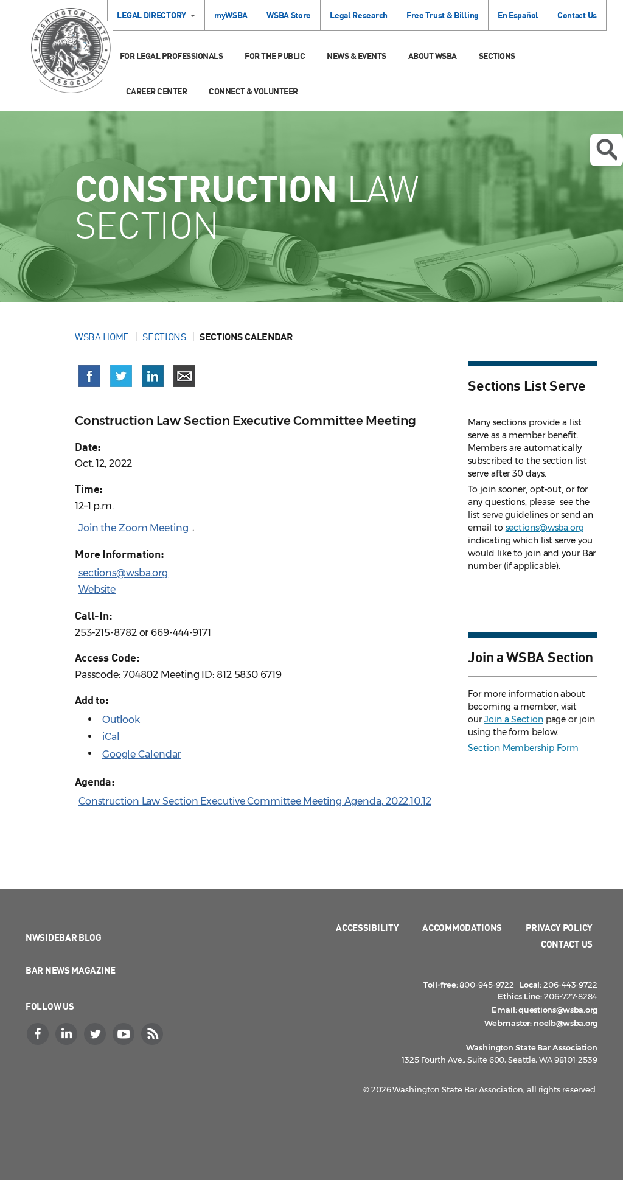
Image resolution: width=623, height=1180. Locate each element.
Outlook (121, 719)
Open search (606, 150)
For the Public (275, 56)
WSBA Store (288, 15)
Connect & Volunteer (253, 91)
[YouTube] (124, 1034)
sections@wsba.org (123, 573)
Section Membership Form (523, 747)
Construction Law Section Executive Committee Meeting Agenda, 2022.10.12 (254, 801)
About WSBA (432, 56)
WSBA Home (102, 336)
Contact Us (577, 15)
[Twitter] (96, 1034)
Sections (497, 56)
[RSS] (153, 1034)
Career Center (156, 91)
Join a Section (513, 719)
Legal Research (359, 15)
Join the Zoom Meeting (133, 528)
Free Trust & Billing (442, 15)
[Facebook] (39, 1034)
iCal (111, 736)
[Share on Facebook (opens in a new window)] (89, 376)
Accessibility (367, 927)
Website (97, 589)
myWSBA (231, 15)
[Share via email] (184, 376)
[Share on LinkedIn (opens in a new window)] (152, 376)
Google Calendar (141, 754)
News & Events (356, 56)
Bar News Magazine (71, 970)
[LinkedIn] (67, 1034)
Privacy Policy (559, 927)
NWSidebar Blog (64, 937)
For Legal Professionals (171, 56)
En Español (518, 15)
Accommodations (462, 927)
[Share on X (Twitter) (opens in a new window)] (121, 376)
